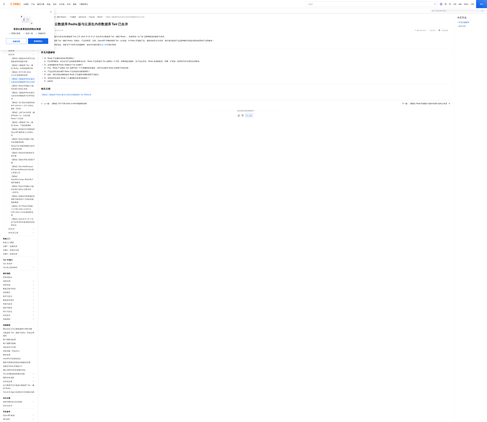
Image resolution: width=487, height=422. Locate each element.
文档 (454, 4)
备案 (460, 4)
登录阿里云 (38, 41)
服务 (75, 4)
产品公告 (92, 17)
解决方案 (40, 4)
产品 (33, 4)
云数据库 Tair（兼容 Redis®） (57, 17)
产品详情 (432, 30)
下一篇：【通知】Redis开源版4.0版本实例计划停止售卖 (424, 103)
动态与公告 (82, 17)
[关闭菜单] (4, 4)
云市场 (61, 4)
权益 (48, 4)
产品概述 (73, 17)
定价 (55, 4)
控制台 (466, 4)
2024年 (100, 17)
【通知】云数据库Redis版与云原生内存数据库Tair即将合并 (66, 94)
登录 (481, 4)
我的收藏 (445, 30)
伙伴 (69, 4)
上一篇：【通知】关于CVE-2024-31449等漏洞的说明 (65, 103)
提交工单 (103, 44)
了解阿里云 (83, 4)
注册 (472, 4)
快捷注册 (16, 41)
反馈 (250, 115)
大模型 (26, 4)
